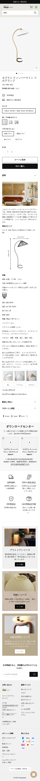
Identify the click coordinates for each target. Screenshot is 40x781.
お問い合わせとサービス (27, 704)
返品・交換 (6, 751)
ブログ (23, 693)
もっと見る (20, 564)
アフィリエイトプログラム (27, 714)
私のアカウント (26, 700)
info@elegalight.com (10, 705)
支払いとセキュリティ (9, 739)
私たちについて (26, 689)
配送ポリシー (6, 744)
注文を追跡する (26, 696)
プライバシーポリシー (9, 755)
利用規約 (5, 747)
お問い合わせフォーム (9, 711)
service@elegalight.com (20, 464)
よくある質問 (25, 709)
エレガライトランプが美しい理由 (9, 761)
